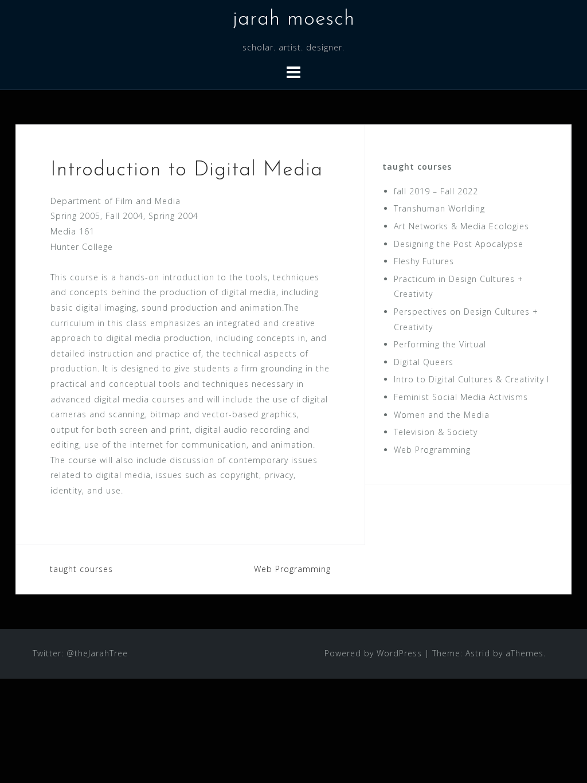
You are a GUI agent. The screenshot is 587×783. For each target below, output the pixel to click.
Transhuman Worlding (439, 208)
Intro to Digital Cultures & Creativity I (471, 379)
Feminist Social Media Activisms (461, 396)
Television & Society (436, 431)
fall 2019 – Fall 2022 (436, 191)
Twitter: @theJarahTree (80, 653)
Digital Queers (423, 362)
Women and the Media (442, 414)
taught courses (81, 568)
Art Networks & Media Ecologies (461, 226)
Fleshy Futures (424, 261)
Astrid (477, 653)
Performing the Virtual (440, 344)
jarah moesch (294, 19)
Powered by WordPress (373, 653)
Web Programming (292, 568)
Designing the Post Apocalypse (458, 243)
